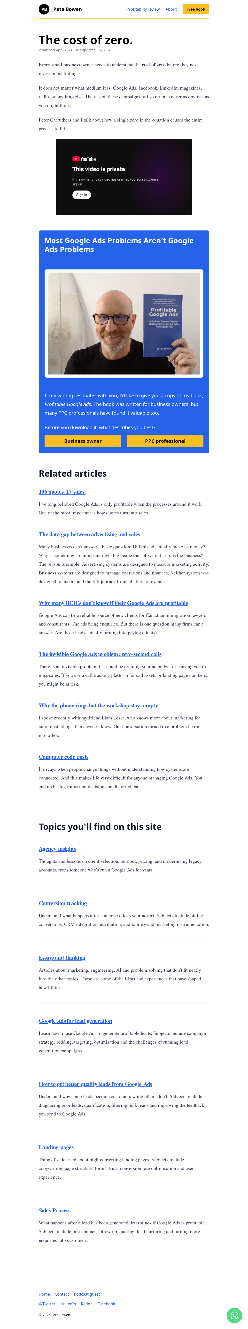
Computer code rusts (63, 756)
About (171, 9)
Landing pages (56, 1147)
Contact (62, 1294)
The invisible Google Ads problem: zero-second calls (100, 653)
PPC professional (165, 441)
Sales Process (54, 1210)
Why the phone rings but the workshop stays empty (98, 705)
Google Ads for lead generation (75, 1020)
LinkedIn (68, 1303)
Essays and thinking (62, 957)
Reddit (87, 1303)
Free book (195, 9)
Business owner (83, 441)
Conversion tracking (63, 903)
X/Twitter (47, 1303)
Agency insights (57, 848)
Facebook (106, 1303)
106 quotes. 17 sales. (62, 491)
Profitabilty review (143, 9)
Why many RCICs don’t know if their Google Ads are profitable (113, 602)
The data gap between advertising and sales (89, 534)
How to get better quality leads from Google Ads (95, 1083)
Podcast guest (87, 1294)
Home (44, 1294)
